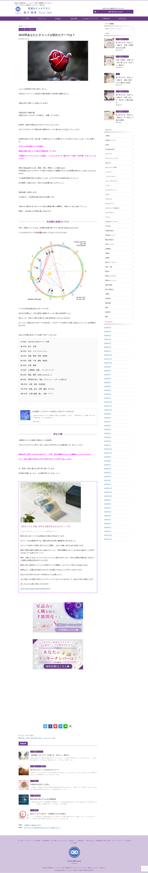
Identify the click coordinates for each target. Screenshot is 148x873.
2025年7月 (107, 374)
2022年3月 (107, 523)
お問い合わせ (122, 18)
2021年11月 (108, 539)
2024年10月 (108, 410)
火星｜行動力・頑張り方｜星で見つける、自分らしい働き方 (125, 62)
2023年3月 (107, 476)
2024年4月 (107, 433)
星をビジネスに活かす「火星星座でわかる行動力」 (48, 814)
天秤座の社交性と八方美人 (40, 784)
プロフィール (42, 18)
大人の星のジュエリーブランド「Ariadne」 (90, 19)
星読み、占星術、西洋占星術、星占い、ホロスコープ (36, 738)
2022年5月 (107, 515)
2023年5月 (107, 468)
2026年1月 (107, 351)
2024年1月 (107, 445)
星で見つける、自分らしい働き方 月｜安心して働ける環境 (125, 117)
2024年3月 (107, 437)
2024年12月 (108, 402)
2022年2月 (107, 527)
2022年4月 (107, 519)
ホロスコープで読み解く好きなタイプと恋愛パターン (42, 827)
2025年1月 (107, 398)
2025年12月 (108, 355)
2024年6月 (107, 425)
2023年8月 (107, 461)
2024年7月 (107, 421)
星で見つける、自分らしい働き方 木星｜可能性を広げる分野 (125, 45)
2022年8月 (107, 504)
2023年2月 (107, 480)
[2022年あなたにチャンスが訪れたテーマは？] (60, 726)
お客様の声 (106, 18)
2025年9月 (107, 367)
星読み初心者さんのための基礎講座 (43, 799)
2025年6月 (107, 378)
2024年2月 (107, 441)
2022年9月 (107, 500)
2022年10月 (108, 496)
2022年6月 (107, 512)
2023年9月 (107, 457)
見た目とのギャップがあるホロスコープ (44, 770)
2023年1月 (107, 484)
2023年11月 (108, 453)
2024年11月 (108, 406)
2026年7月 (107, 331)
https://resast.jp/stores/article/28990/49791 (35, 588)
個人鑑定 (58, 18)
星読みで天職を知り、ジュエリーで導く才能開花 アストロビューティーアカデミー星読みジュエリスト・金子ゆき (74, 867)
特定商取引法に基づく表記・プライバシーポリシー (110, 840)
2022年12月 (108, 488)
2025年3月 (107, 390)
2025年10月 (108, 363)
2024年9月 (107, 414)
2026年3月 (107, 343)
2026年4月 (107, 339)
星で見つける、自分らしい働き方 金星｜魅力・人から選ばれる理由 (125, 80)
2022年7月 (107, 508)
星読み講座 (74, 18)
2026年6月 (107, 335)
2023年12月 (108, 449)
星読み (32, 735)
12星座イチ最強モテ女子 (32, 825)
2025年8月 (107, 370)
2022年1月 (107, 531)
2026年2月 (107, 347)
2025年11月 (108, 359)
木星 (54, 738)
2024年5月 (107, 429)
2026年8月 (107, 327)
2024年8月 (107, 418)
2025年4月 (107, 386)
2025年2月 (107, 394)
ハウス (22, 735)
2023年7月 (107, 465)
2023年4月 (107, 472)
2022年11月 (108, 492)
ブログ (27, 735)
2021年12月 (108, 535)
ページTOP (25, 18)
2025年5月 (107, 382)
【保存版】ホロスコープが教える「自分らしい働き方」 (50, 755)
